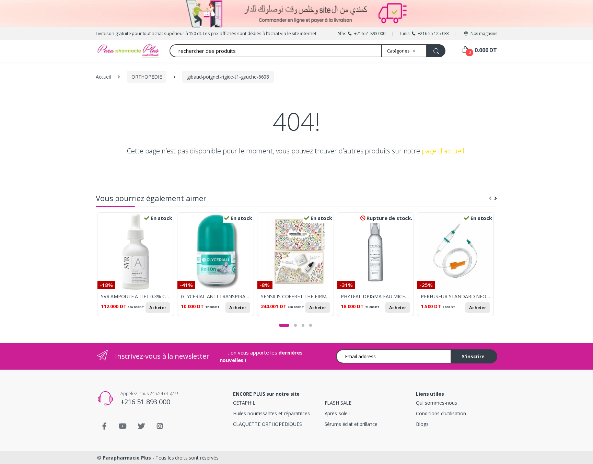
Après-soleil (337, 413)
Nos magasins (483, 33)
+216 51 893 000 (145, 401)
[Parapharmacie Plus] (116, 50)
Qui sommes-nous (436, 402)
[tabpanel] (137, 268)
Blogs (422, 424)
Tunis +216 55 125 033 (424, 33)
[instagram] (159, 426)
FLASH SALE (338, 402)
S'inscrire (473, 356)
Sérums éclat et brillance (351, 424)
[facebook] (104, 426)
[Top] (581, 452)
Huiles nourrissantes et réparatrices (271, 413)
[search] (436, 50)
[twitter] (141, 426)
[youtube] (122, 426)
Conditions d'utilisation (441, 413)
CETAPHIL (244, 402)
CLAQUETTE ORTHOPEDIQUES (267, 424)
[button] (404, 50)
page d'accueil (443, 150)
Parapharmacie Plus (127, 457)
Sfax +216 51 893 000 (361, 33)
